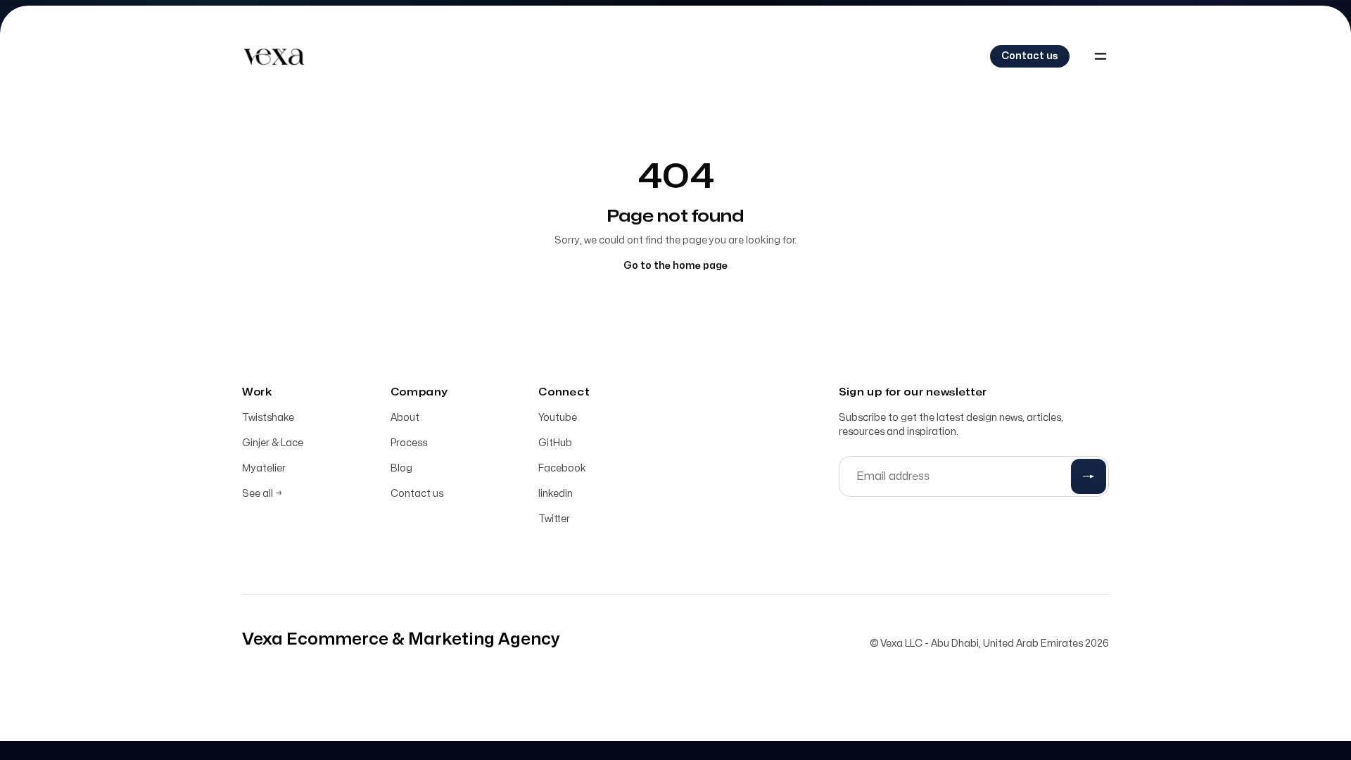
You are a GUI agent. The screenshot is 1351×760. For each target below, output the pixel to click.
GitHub (555, 443)
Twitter (554, 519)
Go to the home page (675, 265)
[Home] (273, 55)
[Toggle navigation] (1100, 56)
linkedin (555, 493)
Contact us (417, 493)
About (405, 417)
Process (409, 443)
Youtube (557, 417)
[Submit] (1088, 476)
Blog (401, 468)
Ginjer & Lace (272, 443)
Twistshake (268, 417)
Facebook (562, 468)
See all (262, 493)
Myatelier (264, 468)
